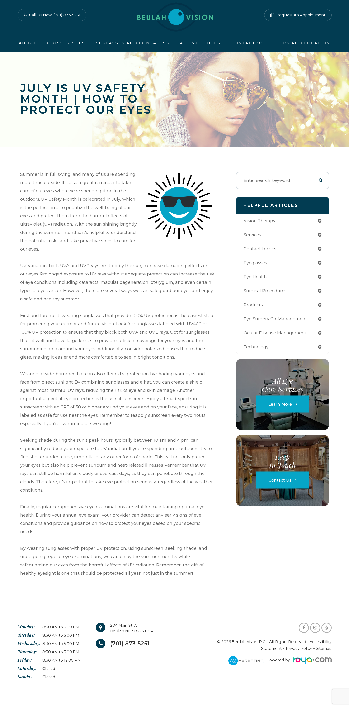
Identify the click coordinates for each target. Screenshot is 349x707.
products (253, 305)
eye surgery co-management (275, 319)
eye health (255, 277)
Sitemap (324, 648)
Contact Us (247, 43)
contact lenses (260, 248)
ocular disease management (275, 333)
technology (256, 347)
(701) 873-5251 (130, 643)
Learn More (280, 403)
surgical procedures (265, 291)
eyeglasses (255, 263)
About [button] (28, 43)
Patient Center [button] (199, 43)
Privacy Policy (299, 648)
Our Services (66, 43)
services (252, 234)
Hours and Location (301, 43)
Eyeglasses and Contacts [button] (129, 43)
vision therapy (259, 220)
